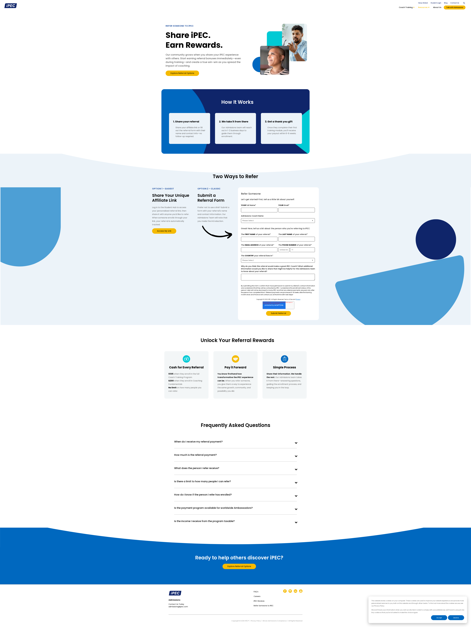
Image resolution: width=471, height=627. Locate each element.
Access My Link (164, 231)
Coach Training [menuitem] (406, 7)
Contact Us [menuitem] (454, 3)
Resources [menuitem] (423, 7)
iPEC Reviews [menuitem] (259, 601)
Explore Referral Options (182, 73)
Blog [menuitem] (445, 3)
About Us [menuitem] (437, 7)
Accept (439, 618)
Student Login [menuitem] (436, 3)
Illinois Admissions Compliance (275, 621)
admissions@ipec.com (178, 606)
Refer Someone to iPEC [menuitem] (263, 605)
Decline (456, 618)
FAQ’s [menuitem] (256, 591)
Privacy (298, 299)
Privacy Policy (256, 621)
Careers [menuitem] (257, 596)
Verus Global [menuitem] (423, 3)
